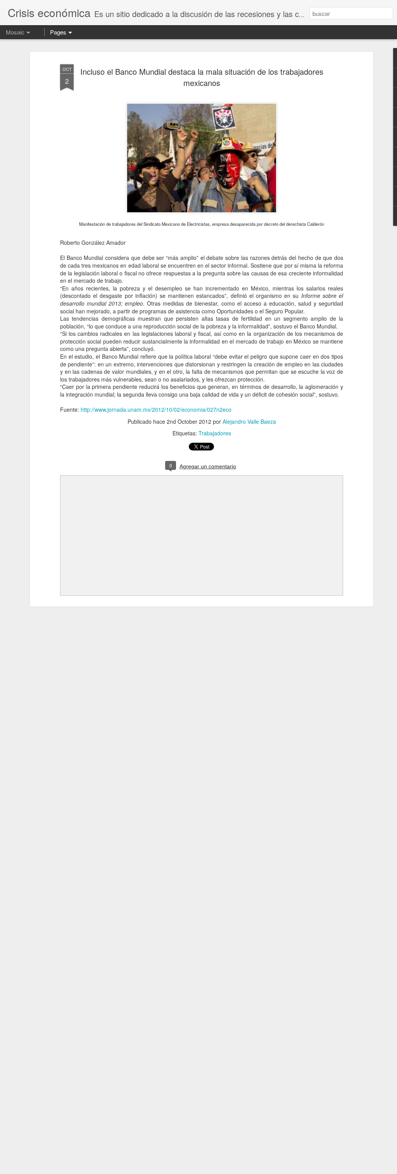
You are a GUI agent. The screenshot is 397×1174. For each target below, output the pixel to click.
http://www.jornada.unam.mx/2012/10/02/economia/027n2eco (156, 409)
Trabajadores (214, 433)
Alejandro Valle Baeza (249, 421)
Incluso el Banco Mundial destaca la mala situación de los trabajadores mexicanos (201, 77)
